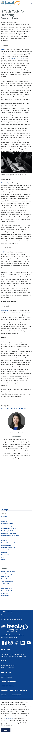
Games (3, 538)
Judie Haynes (5, 583)
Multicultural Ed (6, 545)
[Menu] (31, 3)
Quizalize (21, 58)
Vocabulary (22, 408)
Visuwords (4, 183)
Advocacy (4, 516)
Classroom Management (8, 526)
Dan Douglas (5, 576)
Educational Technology (9, 408)
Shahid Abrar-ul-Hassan (8, 571)
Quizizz (3, 49)
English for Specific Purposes (10, 535)
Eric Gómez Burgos (7, 574)
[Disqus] (16, 484)
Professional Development (9, 550)
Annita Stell (4, 593)
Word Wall (4, 310)
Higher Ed (4, 540)
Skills (2, 557)
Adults (3, 518)
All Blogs (4, 510)
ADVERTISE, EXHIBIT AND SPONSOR (14, 690)
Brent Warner (5, 595)
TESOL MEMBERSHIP (8, 681)
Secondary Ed (5, 554)
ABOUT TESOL (6, 677)
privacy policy (8, 718)
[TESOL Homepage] (14, 628)
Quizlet (3, 252)
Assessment (4, 521)
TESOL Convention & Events (9, 562)
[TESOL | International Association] (10, 3)
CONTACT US (6, 672)
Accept (6, 730)
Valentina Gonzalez (7, 581)
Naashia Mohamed (6, 588)
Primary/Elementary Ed (8, 547)
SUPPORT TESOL (7, 686)
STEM (3, 559)
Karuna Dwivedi (6, 578)
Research (4, 552)
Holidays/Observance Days (9, 542)
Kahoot (12, 58)
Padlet (3, 342)
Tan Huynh (4, 586)
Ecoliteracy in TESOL (7, 530)
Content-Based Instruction (9, 528)
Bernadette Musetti (7, 590)
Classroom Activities (7, 523)
